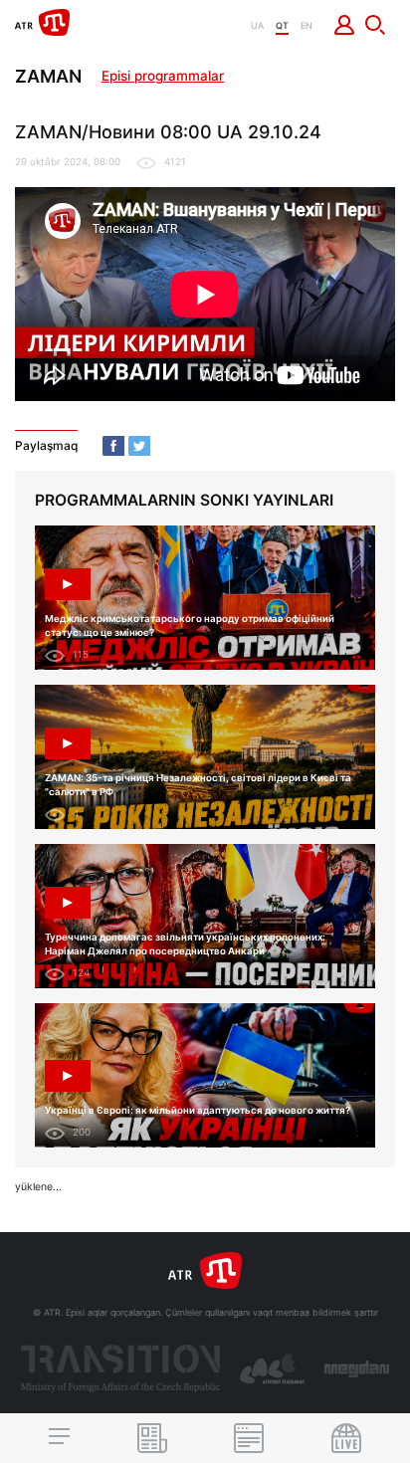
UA (257, 25)
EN (306, 25)
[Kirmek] (344, 25)
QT (282, 25)
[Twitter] (139, 446)
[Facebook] (113, 446)
